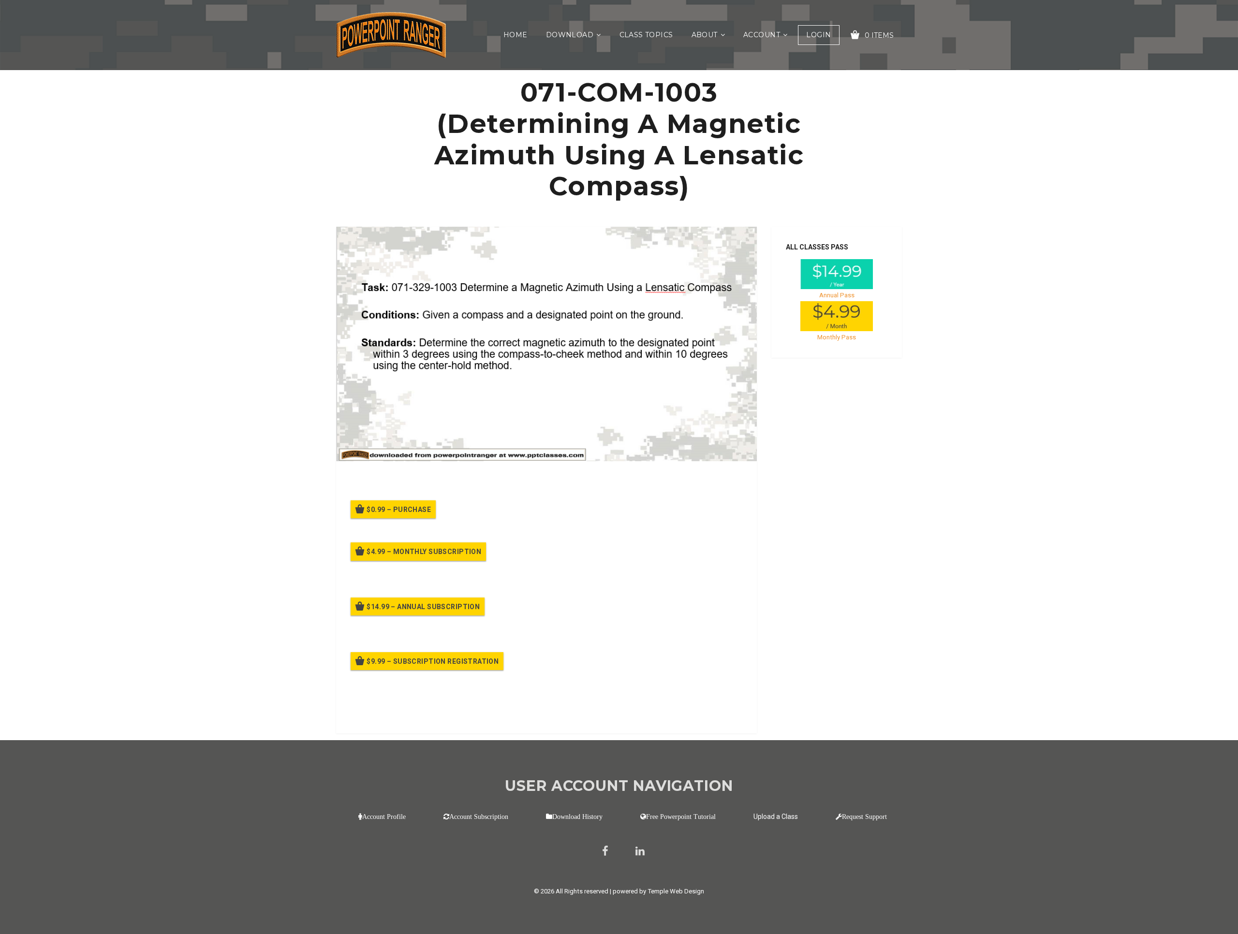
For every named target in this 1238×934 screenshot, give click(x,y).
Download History (577, 816)
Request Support (864, 816)
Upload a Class (775, 816)
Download (569, 34)
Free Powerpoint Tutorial (681, 816)
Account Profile (384, 816)
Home (515, 34)
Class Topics (646, 34)
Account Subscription (478, 816)
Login (818, 34)
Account (761, 34)
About (705, 34)
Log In (422, 712)
